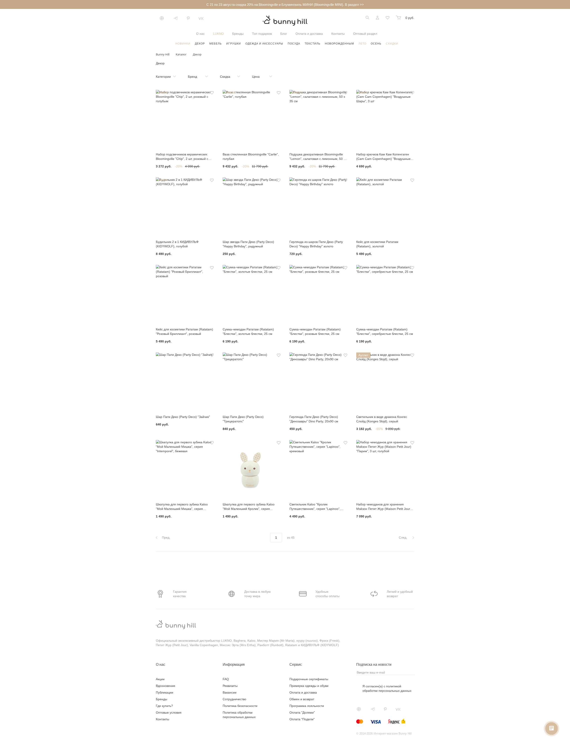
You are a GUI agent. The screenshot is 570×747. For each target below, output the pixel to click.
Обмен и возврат (301, 699)
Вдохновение (165, 686)
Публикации (164, 692)
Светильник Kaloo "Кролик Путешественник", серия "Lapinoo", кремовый (314, 507)
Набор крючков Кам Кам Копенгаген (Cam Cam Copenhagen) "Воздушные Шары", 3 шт (383, 157)
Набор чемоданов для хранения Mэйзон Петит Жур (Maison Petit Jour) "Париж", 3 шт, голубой (383, 507)
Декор (200, 43)
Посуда (294, 43)
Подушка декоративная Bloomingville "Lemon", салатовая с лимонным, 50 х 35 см (317, 157)
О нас (200, 33)
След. (403, 537)
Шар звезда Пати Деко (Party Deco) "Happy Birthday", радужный (248, 244)
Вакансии (229, 692)
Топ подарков (262, 33)
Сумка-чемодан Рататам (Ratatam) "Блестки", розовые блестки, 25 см (315, 332)
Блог (283, 33)
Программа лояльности (306, 706)
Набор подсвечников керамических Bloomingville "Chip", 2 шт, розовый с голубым (182, 157)
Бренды (238, 33)
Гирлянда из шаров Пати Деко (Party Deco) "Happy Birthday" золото (316, 244)
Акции (160, 679)
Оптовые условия (168, 712)
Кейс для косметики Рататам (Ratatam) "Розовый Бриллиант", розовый (184, 332)
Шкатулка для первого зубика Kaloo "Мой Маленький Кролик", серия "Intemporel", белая (249, 507)
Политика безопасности (240, 706)
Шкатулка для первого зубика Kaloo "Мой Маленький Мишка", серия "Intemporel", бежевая (182, 507)
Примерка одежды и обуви (308, 686)
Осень (376, 43)
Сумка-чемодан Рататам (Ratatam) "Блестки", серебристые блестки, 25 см (384, 332)
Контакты (338, 33)
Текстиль (312, 43)
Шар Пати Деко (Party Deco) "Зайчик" (183, 417)
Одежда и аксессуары (264, 43)
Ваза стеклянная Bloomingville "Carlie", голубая (251, 157)
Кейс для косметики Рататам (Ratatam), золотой (377, 244)
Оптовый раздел (365, 33)
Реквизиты (230, 686)
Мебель (215, 43)
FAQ (226, 679)
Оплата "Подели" (302, 719)
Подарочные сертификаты (308, 679)
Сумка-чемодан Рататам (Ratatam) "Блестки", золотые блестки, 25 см (248, 332)
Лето (362, 43)
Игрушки (233, 43)
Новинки (182, 43)
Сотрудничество (234, 699)
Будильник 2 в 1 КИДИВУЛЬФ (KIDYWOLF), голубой (177, 244)
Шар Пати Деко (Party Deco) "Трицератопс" (243, 419)
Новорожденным (339, 43)
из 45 (291, 537)
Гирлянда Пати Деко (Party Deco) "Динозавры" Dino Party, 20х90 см (313, 419)
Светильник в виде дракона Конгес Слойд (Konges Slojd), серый (381, 419)
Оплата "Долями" (302, 712)
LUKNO (218, 33)
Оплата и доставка (309, 33)
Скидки (392, 43)
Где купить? (164, 706)
